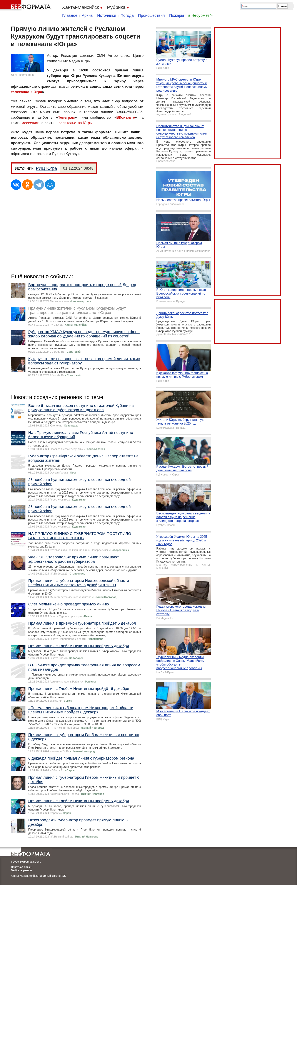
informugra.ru (27, 74)
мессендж (30, 123)
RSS (63, 875)
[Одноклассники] (27, 184)
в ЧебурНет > (200, 15)
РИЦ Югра (46, 168)
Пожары (176, 15)
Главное (69, 15)
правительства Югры (74, 123)
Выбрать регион (21, 870)
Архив (87, 15)
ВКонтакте (125, 117)
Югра (37, 92)
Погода (127, 15)
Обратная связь (21, 867)
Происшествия (151, 15)
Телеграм (66, 117)
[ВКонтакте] (16, 184)
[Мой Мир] (50, 184)
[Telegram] (38, 184)
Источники (106, 15)
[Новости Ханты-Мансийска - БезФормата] (26, 5)
